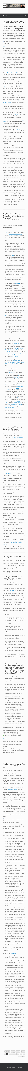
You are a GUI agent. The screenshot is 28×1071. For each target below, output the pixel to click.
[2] (22, 386)
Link (19, 658)
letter (12, 255)
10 (12, 1053)
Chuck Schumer (11, 372)
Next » (23, 1056)
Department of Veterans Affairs (12, 72)
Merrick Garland (16, 360)
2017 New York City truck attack (14, 406)
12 (18, 1053)
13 (21, 1053)
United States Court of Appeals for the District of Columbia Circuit (14, 363)
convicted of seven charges (15, 234)
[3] (18, 375)
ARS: (6, 232)
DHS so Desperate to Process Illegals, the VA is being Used (13, 27)
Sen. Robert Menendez (8, 473)
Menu (6, 15)
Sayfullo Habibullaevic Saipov (15, 404)
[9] (5, 384)
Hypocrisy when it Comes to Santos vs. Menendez (12, 428)
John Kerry (16, 343)
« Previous (7, 1051)
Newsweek (5, 825)
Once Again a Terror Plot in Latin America (14, 558)
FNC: (4, 70)
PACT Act (16, 114)
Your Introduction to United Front (14, 764)
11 (15, 1053)
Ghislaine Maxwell (17, 402)
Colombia (12, 590)
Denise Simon (21, 30)
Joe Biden (16, 377)
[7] (18, 378)
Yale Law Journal (16, 356)
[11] (12, 395)
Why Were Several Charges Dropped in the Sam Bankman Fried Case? (13, 216)
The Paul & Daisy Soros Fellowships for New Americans (14, 353)
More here (9, 611)
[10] (5, 387)
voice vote (20, 383)
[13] (17, 397)
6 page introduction (12, 789)
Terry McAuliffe (13, 349)
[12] (13, 395)
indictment (17, 283)
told (21, 617)
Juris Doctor (8, 351)
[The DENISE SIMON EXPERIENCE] (14, 6)
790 (19, 1056)
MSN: (4, 46)
